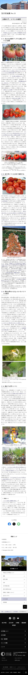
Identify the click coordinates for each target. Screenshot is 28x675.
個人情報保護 (5, 667)
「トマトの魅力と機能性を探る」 (10, 500)
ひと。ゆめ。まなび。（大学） (9, 544)
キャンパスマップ (18, 658)
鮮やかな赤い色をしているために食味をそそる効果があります (13, 212)
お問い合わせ (17, 660)
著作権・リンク (13, 667)
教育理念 (4, 539)
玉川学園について (8, 611)
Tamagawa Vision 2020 (7, 550)
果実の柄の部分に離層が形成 (12, 272)
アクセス (3, 658)
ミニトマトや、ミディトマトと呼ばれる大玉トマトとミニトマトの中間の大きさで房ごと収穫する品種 (13, 133)
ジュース (13, 195)
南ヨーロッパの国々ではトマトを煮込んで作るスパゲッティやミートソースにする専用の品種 (13, 71)
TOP (2, 611)
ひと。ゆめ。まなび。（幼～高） (9, 547)
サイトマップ (4, 660)
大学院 (11, 672)
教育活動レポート (6, 542)
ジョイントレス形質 (16, 270)
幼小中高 (2, 672)
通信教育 (15, 672)
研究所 (19, 672)
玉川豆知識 (15, 611)
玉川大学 (7, 672)
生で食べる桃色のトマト (17, 76)
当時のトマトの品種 (7, 89)
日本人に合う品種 (16, 98)
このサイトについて (21, 667)
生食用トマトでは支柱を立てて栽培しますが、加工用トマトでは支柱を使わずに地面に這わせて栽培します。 (13, 265)
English (24, 1)
